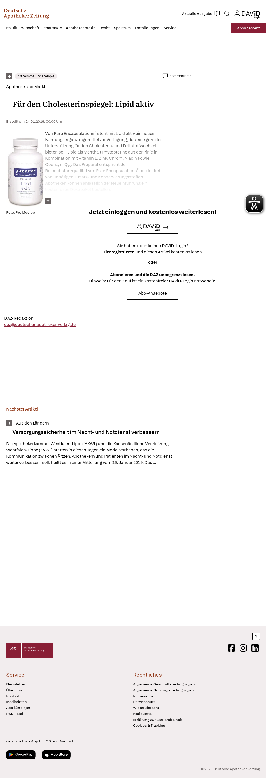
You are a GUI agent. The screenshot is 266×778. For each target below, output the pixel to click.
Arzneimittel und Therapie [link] (36, 76)
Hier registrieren (118, 252)
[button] (26, 13)
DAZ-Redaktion (19, 318)
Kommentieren (180, 76)
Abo (248, 28)
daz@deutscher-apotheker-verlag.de (40, 324)
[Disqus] (98, 547)
